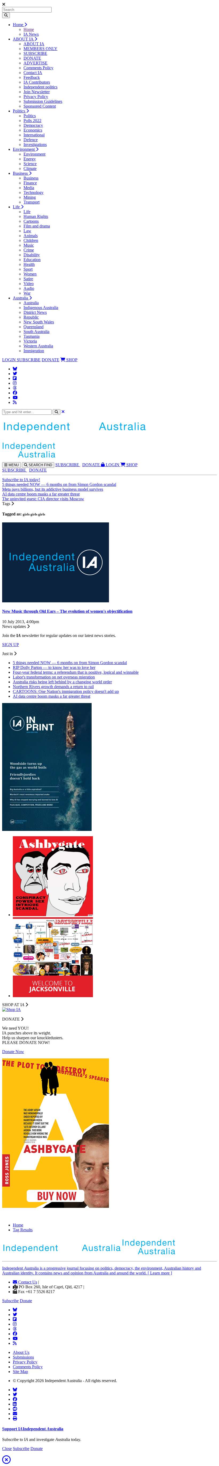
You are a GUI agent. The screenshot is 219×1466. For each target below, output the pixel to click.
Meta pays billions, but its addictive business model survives (52, 489)
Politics (19, 111)
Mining (30, 197)
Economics (33, 130)
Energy (30, 159)
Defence (31, 139)
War (27, 293)
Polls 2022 (32, 120)
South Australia (36, 331)
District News (35, 312)
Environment (24, 149)
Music (29, 245)
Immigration (34, 350)
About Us (21, 1352)
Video (29, 283)
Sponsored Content (40, 106)
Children (31, 240)
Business (21, 173)
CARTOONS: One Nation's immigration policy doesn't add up (66, 691)
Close (7, 1448)
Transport (32, 202)
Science (30, 163)
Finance (30, 183)
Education (32, 259)
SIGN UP (10, 644)
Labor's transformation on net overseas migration (54, 677)
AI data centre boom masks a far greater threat (41, 494)
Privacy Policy (36, 96)
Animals (31, 235)
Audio (29, 288)
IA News (31, 34)
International (34, 135)
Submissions (23, 1357)
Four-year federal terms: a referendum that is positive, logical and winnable (76, 672)
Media (29, 187)
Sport (28, 269)
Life (17, 207)
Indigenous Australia (41, 307)
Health (29, 264)
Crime (29, 250)
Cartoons (31, 221)
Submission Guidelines (43, 101)
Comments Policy (38, 68)
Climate (30, 168)
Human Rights (36, 216)
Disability (32, 255)
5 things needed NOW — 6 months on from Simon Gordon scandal (59, 484)
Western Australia (38, 346)
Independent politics (40, 87)
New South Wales (39, 322)
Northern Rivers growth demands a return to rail (53, 686)
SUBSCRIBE (35, 53)
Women (30, 274)
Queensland (34, 326)
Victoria (30, 341)
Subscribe (10, 1300)
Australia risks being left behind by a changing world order (62, 682)
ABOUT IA (23, 39)
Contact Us (27, 1282)
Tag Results (23, 1230)
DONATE (32, 58)
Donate (26, 1300)
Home (18, 24)
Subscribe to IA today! (21, 479)
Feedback (32, 77)
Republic (31, 317)
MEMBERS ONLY (40, 48)
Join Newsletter (37, 92)
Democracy (33, 125)
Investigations (35, 144)
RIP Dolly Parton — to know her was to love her (54, 667)
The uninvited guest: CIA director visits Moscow (43, 499)
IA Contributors (37, 82)
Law (27, 231)
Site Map (20, 1371)
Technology (34, 192)
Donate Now (13, 1051)
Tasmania (32, 336)
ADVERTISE (36, 63)
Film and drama (37, 226)
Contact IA (33, 72)
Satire (28, 279)
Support (32, 1429)
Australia (21, 298)
